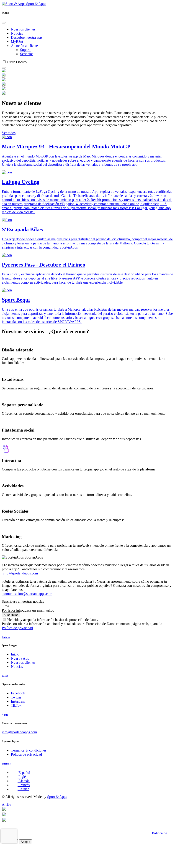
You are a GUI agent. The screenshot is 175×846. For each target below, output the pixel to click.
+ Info (5, 714)
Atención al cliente (24, 46)
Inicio (15, 654)
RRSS (5, 675)
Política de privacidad (17, 628)
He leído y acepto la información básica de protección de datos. (52, 620)
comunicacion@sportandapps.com (27, 594)
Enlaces (6, 637)
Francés (24, 785)
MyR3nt (17, 41)
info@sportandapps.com (20, 573)
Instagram (18, 701)
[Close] (3, 22)
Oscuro (21, 62)
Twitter (16, 697)
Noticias (17, 33)
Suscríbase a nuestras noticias (23, 601)
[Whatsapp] (4, 809)
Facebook (18, 693)
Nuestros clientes (23, 29)
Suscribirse (11, 615)
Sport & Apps (35, 4)
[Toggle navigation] (3, 67)
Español (24, 773)
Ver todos (8, 133)
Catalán (23, 789)
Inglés (22, 777)
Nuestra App (20, 658)
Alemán (24, 781)
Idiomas (6, 763)
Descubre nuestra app (26, 37)
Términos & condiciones (28, 750)
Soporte (25, 50)
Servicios (26, 54)
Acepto (25, 841)
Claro (11, 62)
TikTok (16, 705)
